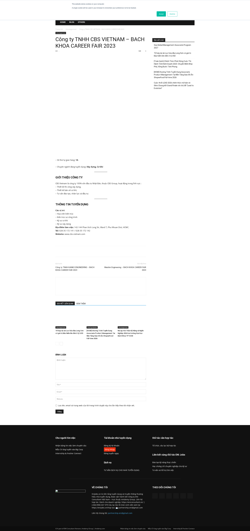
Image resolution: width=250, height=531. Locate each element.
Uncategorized (71, 29)
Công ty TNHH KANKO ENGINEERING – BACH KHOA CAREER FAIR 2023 (74, 268)
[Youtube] (190, 495)
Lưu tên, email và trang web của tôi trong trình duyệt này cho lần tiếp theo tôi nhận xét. (96, 405)
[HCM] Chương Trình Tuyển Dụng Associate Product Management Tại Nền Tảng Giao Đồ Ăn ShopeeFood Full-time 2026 (173, 74)
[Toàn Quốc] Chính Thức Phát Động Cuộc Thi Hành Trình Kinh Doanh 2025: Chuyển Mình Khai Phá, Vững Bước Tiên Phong (173, 64)
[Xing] (76, 284)
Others (81, 22)
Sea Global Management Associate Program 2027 (172, 46)
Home (63, 22)
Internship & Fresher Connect (68, 453)
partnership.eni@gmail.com (120, 513)
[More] (98, 56)
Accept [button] (161, 14)
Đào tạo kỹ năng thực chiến (164, 462)
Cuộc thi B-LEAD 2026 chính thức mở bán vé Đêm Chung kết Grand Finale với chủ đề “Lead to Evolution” (174, 85)
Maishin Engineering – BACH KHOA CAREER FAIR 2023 (125, 268)
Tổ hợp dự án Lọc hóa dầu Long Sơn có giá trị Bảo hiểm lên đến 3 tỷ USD (172, 54)
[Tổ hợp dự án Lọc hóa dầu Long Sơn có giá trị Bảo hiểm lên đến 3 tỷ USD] (69, 318)
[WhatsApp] (91, 56)
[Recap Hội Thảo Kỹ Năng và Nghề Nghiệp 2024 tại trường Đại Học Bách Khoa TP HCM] (132, 318)
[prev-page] (57, 343)
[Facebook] (73, 56)
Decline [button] (172, 14)
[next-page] (61, 343)
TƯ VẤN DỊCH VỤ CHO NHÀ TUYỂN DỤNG (121, 470)
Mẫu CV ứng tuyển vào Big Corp (69, 449)
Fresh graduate (92, 327)
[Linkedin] (162, 495)
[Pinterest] (85, 56)
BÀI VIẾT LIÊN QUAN (65, 304)
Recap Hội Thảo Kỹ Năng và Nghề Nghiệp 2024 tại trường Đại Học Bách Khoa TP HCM (130, 333)
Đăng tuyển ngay (111, 453)
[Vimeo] (176, 495)
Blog (71, 22)
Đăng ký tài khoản (111, 445)
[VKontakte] (183, 495)
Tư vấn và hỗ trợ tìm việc (163, 470)
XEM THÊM (81, 304)
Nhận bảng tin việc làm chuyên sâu (70, 445)
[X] (79, 56)
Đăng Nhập (110, 449)
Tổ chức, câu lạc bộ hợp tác (164, 445)
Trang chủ (59, 29)
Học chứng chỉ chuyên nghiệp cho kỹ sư (169, 466)
